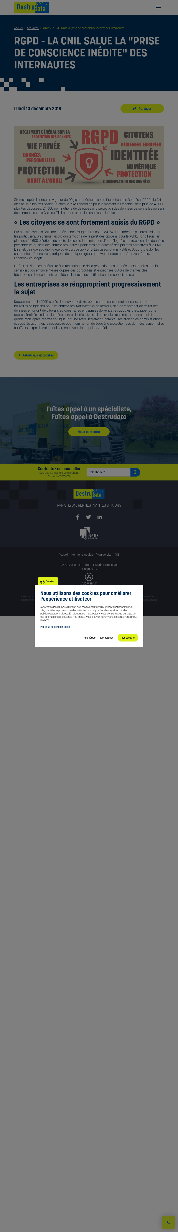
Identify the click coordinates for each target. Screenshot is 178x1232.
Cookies (50, 581)
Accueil (63, 555)
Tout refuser (106, 637)
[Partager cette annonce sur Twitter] (137, 108)
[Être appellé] (168, 1222)
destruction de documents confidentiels (44, 274)
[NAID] (89, 533)
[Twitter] (88, 517)
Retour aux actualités (37, 355)
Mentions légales (82, 555)
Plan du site (103, 555)
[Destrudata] (89, 496)
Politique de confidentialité (55, 626)
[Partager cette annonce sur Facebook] (142, 108)
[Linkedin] (99, 517)
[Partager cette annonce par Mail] (147, 108)
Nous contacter (89, 431)
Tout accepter (127, 637)
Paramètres (89, 637)
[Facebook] (77, 517)
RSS (117, 555)
